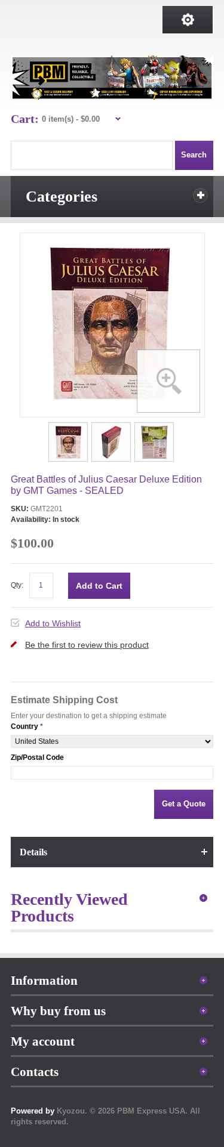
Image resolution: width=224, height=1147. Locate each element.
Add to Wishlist (53, 623)
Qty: (17, 585)
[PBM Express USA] (112, 78)
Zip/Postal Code (37, 757)
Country (24, 726)
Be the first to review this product (87, 645)
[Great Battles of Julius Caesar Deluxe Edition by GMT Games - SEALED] (69, 426)
